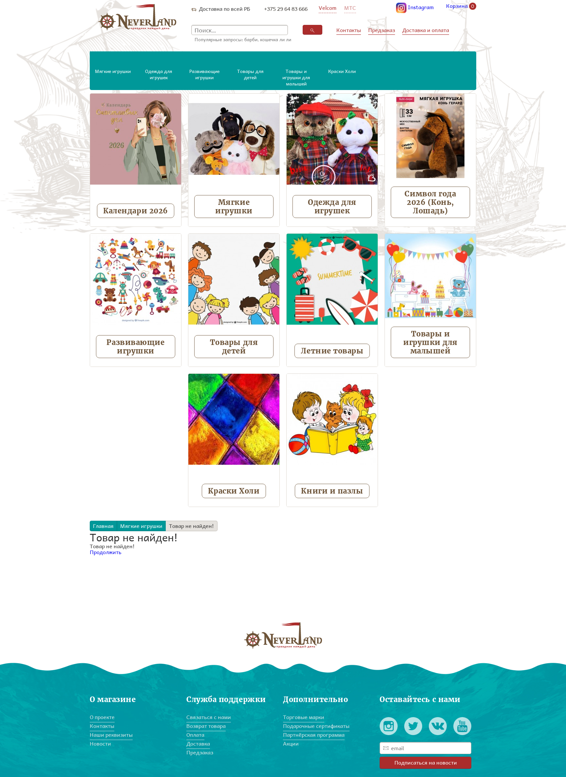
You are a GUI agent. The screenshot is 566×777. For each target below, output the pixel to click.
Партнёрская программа (314, 735)
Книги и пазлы (332, 491)
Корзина (460, 6)
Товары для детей (234, 346)
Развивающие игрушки (135, 346)
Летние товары (332, 350)
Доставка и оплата (425, 30)
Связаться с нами (208, 717)
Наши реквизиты (111, 735)
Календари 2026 (135, 210)
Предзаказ (381, 30)
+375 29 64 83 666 (286, 9)
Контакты (348, 30)
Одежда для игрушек (332, 206)
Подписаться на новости (425, 762)
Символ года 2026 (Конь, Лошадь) (430, 202)
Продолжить (106, 552)
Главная (103, 526)
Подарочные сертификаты (316, 726)
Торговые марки (303, 717)
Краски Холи (233, 491)
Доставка (198, 743)
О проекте (102, 717)
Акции (291, 743)
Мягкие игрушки (234, 206)
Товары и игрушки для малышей (430, 342)
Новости (100, 743)
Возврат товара (206, 726)
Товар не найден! (191, 526)
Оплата (195, 735)
